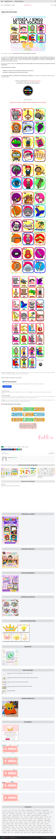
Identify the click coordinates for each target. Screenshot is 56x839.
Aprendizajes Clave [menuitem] (8, 1)
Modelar (38, 823)
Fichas (35, 818)
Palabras (34, 825)
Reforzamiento (31, 828)
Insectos (20, 820)
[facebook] (51, 5)
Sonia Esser (15, 457)
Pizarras (25, 827)
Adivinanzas (4, 811)
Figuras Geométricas (40, 818)
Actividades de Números (37, 810)
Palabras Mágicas (39, 825)
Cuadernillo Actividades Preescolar (36, 815)
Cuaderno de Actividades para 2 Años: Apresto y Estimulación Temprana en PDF (19, 686)
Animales (28, 811)
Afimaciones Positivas (10, 811)
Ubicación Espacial (16, 832)
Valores (22, 832)
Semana (27, 830)
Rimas (3, 830)
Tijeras (50, 830)
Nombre (20, 825)
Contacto (13, 5)
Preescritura (45, 827)
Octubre (23, 825)
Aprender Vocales (10, 446)
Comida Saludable (39, 813)
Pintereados (21, 827)
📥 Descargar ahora (7, 386)
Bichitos (4, 813)
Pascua (44, 825)
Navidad (16, 825)
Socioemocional (32, 830)
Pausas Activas (49, 825)
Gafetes (49, 818)
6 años (19, 810)
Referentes (26, 828)
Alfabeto (20, 811)
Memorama (20, 823)
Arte (36, 811)
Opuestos (30, 825)
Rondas (13, 830)
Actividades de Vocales (45, 810)
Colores (35, 813)
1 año (3, 810)
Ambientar (24, 811)
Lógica (4, 823)
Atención (40, 811)
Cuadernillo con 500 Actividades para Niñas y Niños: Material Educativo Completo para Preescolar (22, 677)
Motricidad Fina (5, 825)
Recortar (22, 828)
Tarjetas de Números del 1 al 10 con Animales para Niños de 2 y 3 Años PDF (27, 476)
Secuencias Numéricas (21, 830)
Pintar (17, 827)
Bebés (52, 811)
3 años (5, 446)
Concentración (5, 815)
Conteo (24, 815)
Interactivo (34, 820)
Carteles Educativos (19, 813)
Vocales (4, 9)
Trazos (12, 832)
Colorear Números (29, 813)
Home (2, 5)
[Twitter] (13, 449)
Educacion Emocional (17, 818)
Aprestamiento (33, 811)
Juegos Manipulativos (47, 820)
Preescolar (40, 827)
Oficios (27, 825)
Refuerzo (36, 828)
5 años (16, 810)
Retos (50, 828)
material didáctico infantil (45, 832)
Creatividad (28, 815)
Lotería (23, 446)
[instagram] (53, 5)
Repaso (47, 828)
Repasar (44, 828)
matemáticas (39, 832)
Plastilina (33, 827)
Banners (48, 811)
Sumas (40, 830)
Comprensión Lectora (47, 813)
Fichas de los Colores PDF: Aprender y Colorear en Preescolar (9, 476)
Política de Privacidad (7, 5)
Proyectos (8, 828)
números (51, 832)
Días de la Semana (9, 818)
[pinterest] (54, 5)
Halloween (10, 820)
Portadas (36, 827)
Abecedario (23, 810)
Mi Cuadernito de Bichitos (11, 690)
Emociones (22, 818)
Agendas (16, 811)
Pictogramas (13, 827)
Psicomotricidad (14, 828)
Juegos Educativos (40, 820)
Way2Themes (9, 837)
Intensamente (30, 820)
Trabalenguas (4, 832)
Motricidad (46, 823)
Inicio (2, 9)
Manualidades (8, 823)
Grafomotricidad (5, 820)
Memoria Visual (26, 823)
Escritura (27, 818)
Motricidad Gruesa (11, 825)
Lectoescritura (19, 446)
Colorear (24, 813)
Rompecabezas (8, 830)
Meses (30, 823)
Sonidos (37, 830)
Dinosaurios (4, 818)
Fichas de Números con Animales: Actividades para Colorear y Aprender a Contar (20, 673)
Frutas (45, 818)
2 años (6, 810)
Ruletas (16, 830)
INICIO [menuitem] (2, 1)
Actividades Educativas (29, 810)
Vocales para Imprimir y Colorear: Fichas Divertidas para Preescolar (46, 476)
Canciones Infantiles (12, 813)
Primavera (50, 827)
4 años (13, 810)
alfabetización (33, 832)
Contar (21, 815)
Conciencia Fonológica (16, 815)
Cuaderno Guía (44, 815)
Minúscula (34, 823)
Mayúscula (16, 823)
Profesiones (4, 828)
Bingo (14, 446)
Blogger (16, 837)
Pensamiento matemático (6, 827)
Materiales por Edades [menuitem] (19, 1)
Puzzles (19, 828)
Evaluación (31, 818)
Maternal (12, 823)
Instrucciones (25, 820)
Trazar (9, 832)
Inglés (14, 820)
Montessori (42, 823)
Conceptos (9, 815)
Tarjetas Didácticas (45, 830)
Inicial (17, 820)
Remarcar (40, 828)
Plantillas (29, 827)
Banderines (44, 811)
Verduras (25, 832)
